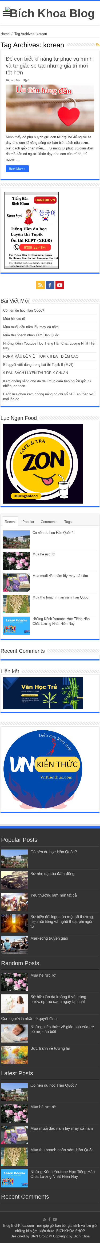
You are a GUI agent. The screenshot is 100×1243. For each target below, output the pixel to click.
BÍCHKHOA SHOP (70, 1231)
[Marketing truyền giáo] (14, 945)
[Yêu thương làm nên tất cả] (14, 902)
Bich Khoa (82, 1236)
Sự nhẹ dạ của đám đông (52, 873)
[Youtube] (59, 285)
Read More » (17, 169)
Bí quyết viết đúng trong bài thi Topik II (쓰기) (38, 365)
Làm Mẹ (15, 80)
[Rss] (40, 285)
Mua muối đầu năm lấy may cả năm (31, 327)
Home (5, 34)
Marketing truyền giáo (49, 938)
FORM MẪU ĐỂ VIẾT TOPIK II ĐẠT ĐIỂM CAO (40, 356)
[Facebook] (50, 285)
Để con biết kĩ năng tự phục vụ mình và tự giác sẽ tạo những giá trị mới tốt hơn (49, 66)
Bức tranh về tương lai (50, 1048)
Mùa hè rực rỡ (14, 319)
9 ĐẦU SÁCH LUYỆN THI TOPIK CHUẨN (35, 373)
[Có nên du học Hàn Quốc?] (14, 858)
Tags (68, 522)
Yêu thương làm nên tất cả (53, 895)
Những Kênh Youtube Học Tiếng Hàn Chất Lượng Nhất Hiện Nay (62, 1174)
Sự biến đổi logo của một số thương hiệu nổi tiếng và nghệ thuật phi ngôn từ (61, 921)
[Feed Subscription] (97, 45)
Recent (10, 522)
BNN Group (39, 1236)
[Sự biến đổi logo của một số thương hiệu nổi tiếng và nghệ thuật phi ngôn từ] (14, 923)
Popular (28, 522)
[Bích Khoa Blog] (50, 12)
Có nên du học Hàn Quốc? (23, 310)
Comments (49, 522)
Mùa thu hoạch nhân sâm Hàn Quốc (31, 335)
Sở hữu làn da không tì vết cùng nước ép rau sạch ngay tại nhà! (58, 999)
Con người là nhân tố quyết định (29, 1018)
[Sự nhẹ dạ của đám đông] (14, 880)
